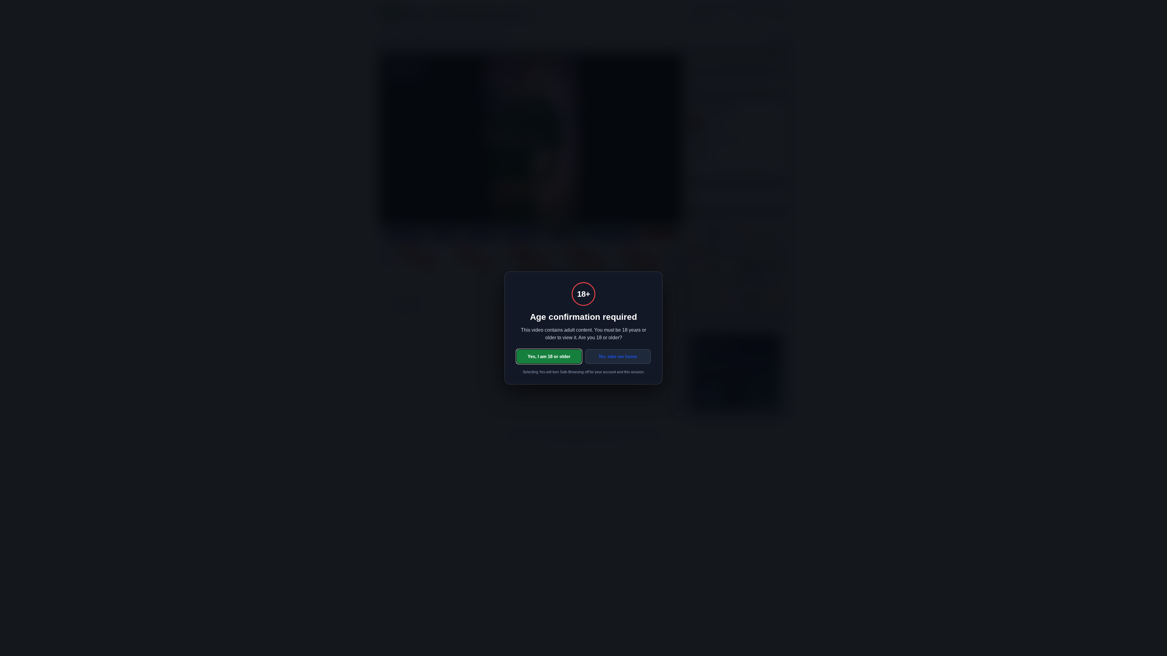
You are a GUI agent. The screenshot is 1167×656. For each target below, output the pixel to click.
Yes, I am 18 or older (549, 356)
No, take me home (618, 356)
